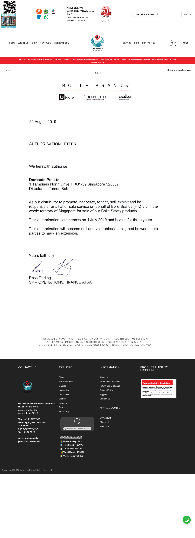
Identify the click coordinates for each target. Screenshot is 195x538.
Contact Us (148, 43)
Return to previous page (179, 70)
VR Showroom (62, 43)
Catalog (46, 43)
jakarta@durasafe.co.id (29, 441)
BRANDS (127, 43)
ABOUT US (23, 43)
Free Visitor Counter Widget (78, 429)
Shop (34, 43)
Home (12, 43)
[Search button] (158, 14)
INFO (136, 43)
